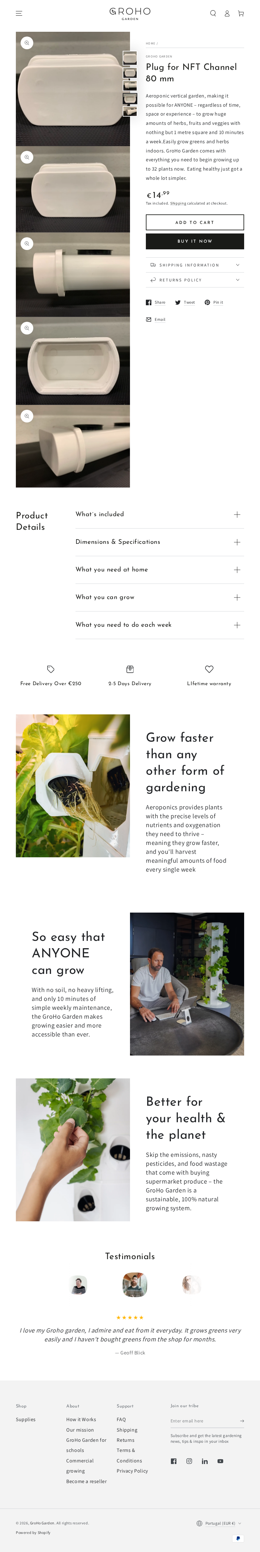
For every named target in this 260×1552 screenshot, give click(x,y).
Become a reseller (86, 1481)
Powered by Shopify (33, 1532)
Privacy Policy (132, 1471)
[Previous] (75, 1285)
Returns (125, 1440)
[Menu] (19, 13)
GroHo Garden (159, 56)
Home (150, 43)
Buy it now (195, 242)
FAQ (121, 1419)
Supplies (26, 1419)
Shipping (178, 203)
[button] (213, 13)
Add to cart (195, 223)
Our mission (80, 1430)
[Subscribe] (242, 1421)
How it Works (81, 1419)
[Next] (185, 1285)
